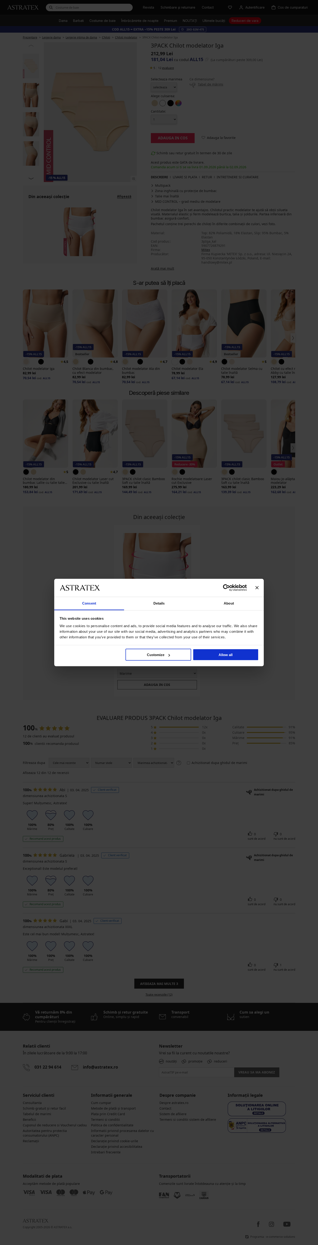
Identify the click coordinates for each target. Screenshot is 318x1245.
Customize (155, 655)
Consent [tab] (89, 603)
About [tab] (229, 603)
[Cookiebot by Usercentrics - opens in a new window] (226, 587)
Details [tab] (159, 603)
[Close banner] (257, 587)
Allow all (226, 655)
